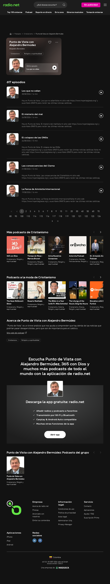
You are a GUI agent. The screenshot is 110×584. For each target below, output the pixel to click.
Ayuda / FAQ (89, 514)
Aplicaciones (89, 510)
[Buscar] (64, 4)
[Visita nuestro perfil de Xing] (40, 540)
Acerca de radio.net (40, 506)
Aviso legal (62, 517)
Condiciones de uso (66, 509)
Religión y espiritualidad (33, 54)
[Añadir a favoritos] (50, 42)
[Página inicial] (11, 34)
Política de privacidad (67, 513)
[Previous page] (17, 211)
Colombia (57, 557)
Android (10, 545)
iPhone (9, 537)
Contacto (87, 506)
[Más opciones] (56, 42)
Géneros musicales (75, 12)
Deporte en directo (44, 12)
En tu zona (59, 12)
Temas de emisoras (94, 12)
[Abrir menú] (105, 4)
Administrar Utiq (65, 521)
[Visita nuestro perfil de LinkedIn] (34, 540)
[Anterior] (94, 231)
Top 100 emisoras (14, 12)
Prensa (35, 510)
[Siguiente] (100, 231)
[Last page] (58, 221)
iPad (8, 541)
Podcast (28, 12)
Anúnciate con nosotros (38, 515)
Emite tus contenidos (41, 520)
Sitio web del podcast (15, 333)
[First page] (11, 211)
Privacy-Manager (65, 524)
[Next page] (52, 221)
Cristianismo (15, 54)
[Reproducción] (54, 68)
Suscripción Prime (91, 518)
